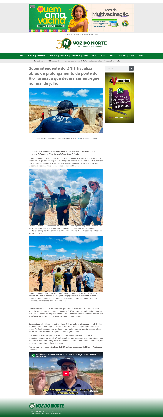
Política (122, 56)
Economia (41, 56)
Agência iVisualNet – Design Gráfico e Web (51, 413)
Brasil (94, 56)
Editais (140, 56)
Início (30, 61)
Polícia (112, 56)
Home (22, 56)
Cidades (31, 56)
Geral (85, 56)
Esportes (64, 56)
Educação (53, 56)
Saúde (132, 56)
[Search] (131, 68)
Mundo (103, 56)
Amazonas (76, 56)
